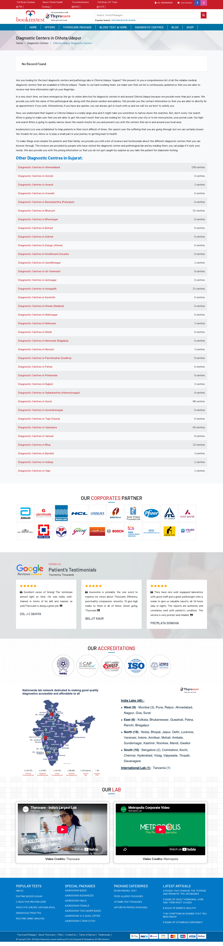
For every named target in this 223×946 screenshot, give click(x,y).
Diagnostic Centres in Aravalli (36, 193)
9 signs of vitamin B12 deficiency (183, 922)
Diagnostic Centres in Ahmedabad (39, 167)
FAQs (60, 935)
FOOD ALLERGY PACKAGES (128, 896)
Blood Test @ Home (113, 27)
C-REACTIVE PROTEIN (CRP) (31, 901)
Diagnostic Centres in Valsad (35, 436)
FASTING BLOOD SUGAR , (124, 20)
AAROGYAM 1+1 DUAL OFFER (82, 916)
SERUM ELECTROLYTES (28, 913)
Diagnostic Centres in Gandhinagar (39, 263)
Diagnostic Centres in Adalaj (35, 462)
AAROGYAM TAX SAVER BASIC (83, 910)
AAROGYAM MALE (76, 900)
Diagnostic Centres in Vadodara (37, 427)
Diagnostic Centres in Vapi (34, 471)
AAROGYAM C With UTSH (80, 921)
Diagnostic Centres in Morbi (35, 332)
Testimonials (104, 935)
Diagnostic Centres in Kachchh (36, 297)
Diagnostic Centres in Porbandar (38, 375)
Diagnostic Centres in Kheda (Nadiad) (41, 306)
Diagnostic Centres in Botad (35, 228)
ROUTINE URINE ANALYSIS (30, 918)
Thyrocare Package (77, 27)
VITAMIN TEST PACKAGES (128, 901)
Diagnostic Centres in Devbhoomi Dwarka (43, 254)
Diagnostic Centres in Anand (35, 184)
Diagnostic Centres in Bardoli (36, 453)
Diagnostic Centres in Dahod (35, 237)
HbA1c (20, 890)
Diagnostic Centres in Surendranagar (40, 410)
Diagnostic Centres (149, 27)
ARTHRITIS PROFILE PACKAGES (130, 907)
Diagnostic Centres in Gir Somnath (39, 271)
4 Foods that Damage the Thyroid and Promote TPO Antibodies (184, 892)
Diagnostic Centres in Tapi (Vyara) (39, 419)
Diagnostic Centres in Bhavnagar (38, 219)
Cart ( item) (186, 2)
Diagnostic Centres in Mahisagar (38, 315)
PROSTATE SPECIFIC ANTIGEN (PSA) (35, 907)
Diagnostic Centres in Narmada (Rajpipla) (43, 341)
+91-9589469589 (164, 2)
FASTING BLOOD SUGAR (29, 896)
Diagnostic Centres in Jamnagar (37, 280)
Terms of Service (87, 935)
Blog (175, 27)
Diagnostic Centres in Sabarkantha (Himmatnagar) (49, 393)
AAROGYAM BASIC (76, 890)
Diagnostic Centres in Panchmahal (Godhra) (44, 358)
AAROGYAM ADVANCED (79, 895)
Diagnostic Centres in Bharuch (36, 210)
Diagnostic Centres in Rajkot (35, 384)
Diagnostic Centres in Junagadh (37, 289)
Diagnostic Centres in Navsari (36, 349)
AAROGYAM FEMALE (77, 905)
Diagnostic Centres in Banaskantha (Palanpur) (46, 202)
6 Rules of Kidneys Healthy (179, 908)
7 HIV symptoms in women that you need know (185, 915)
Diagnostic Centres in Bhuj (34, 445)
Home (33, 27)
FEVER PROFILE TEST (125, 890)
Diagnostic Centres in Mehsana (37, 323)
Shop (190, 27)
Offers (50, 27)
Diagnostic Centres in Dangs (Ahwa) (40, 245)
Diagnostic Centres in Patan (35, 367)
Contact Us (71, 935)
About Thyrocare (46, 935)
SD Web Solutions (102, 939)
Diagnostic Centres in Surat (35, 401)
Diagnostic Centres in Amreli (35, 176)
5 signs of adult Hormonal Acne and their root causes (183, 901)
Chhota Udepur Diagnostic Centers (72, 43)
